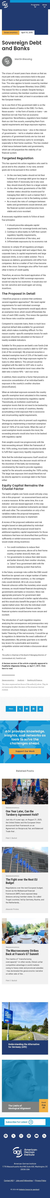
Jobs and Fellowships (24, 1181)
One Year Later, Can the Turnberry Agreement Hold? (22, 813)
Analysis (20, 680)
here (4, 668)
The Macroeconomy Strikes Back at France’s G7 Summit (22, 952)
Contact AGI (9, 1181)
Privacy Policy (40, 1181)
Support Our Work (25, 751)
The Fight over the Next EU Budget (21, 881)
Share (11, 709)
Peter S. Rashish (11, 838)
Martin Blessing (23, 59)
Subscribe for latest (16, 1122)
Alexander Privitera (12, 909)
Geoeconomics (10, 32)
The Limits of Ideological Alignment (19, 1107)
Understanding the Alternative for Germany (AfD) (23, 1045)
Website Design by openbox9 (29, 1189)
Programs (35, 5)
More (44, 5)
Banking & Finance (34, 680)
